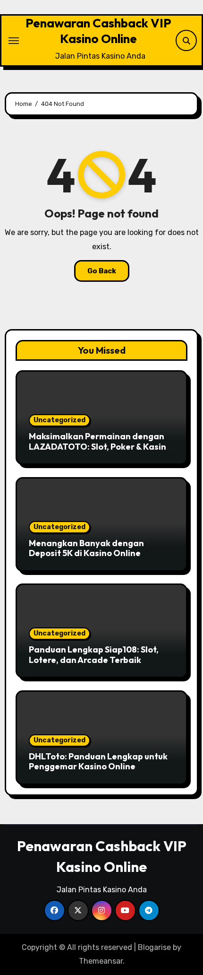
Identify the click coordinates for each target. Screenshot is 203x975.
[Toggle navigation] (13, 40)
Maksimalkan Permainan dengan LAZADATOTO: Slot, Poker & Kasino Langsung (100, 446)
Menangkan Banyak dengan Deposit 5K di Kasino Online (86, 548)
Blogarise (154, 947)
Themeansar (101, 961)
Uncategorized (59, 420)
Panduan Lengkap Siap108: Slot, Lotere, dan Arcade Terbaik (94, 654)
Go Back (101, 271)
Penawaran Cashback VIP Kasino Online (98, 30)
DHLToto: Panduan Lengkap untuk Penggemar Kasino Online (98, 761)
